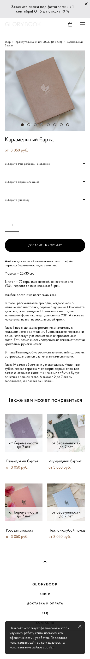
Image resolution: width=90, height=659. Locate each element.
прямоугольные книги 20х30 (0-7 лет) (39, 42)
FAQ (45, 613)
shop (8, 42)
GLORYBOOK (23, 24)
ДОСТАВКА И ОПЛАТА (45, 603)
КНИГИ (45, 593)
